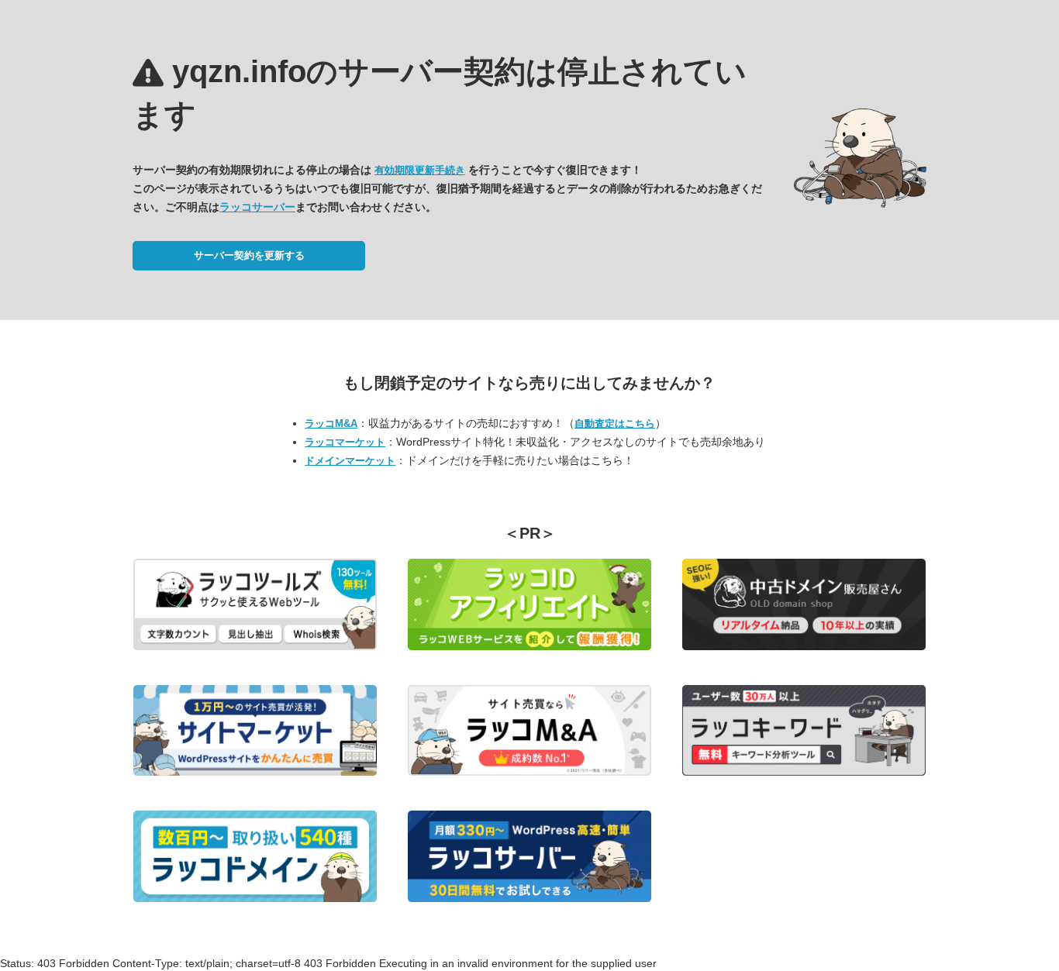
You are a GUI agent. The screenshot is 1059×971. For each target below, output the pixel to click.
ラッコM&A (331, 423)
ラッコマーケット (345, 442)
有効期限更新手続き (419, 170)
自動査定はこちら (614, 423)
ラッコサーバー (257, 207)
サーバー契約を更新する (249, 255)
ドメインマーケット (350, 461)
